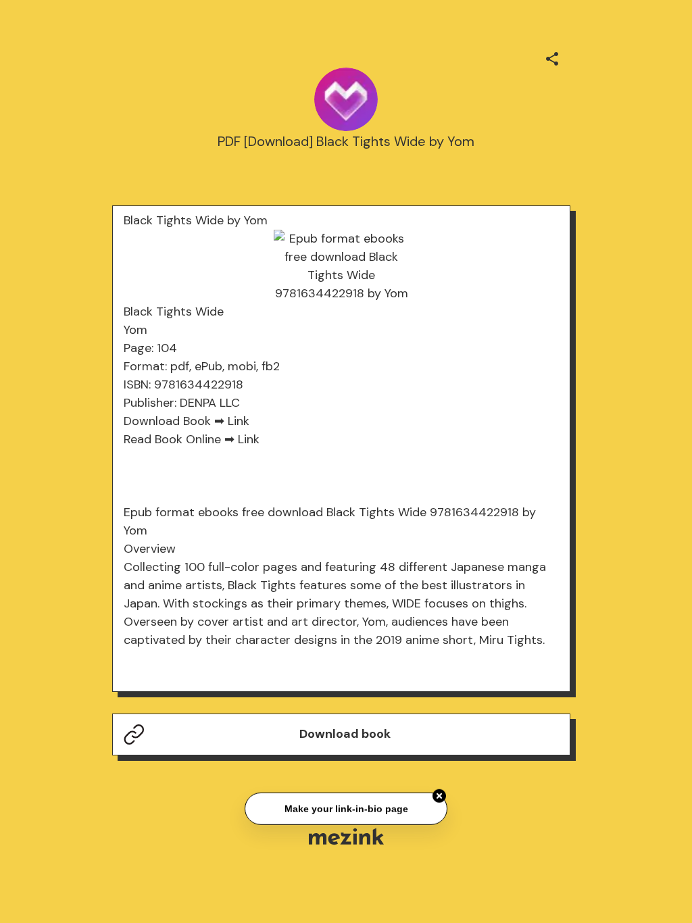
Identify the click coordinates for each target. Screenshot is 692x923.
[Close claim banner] (439, 795)
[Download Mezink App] (346, 836)
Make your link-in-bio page (345, 807)
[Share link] (552, 57)
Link (238, 421)
